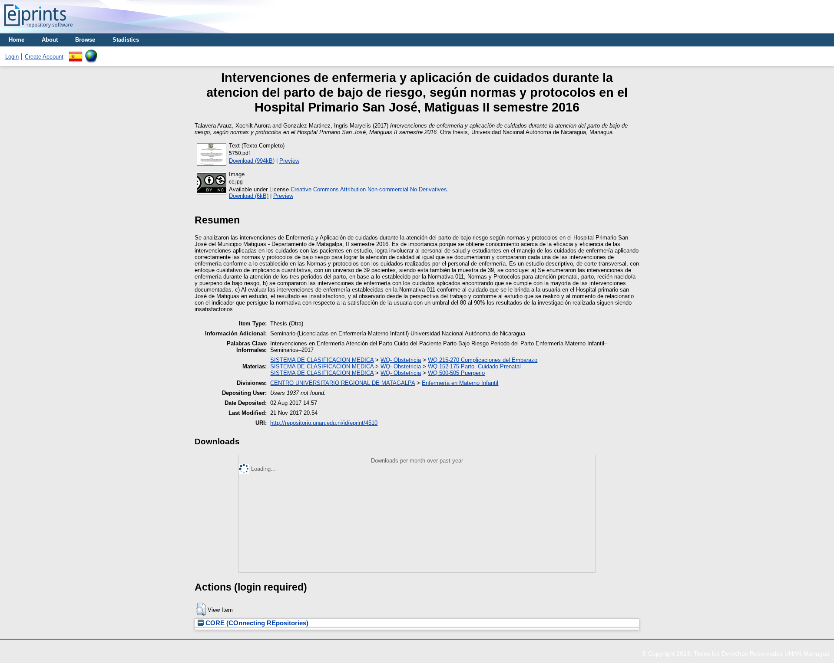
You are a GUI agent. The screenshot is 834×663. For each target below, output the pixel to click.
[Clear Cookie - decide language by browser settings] (91, 52)
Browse (85, 39)
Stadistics (126, 39)
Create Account (44, 56)
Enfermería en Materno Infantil (460, 383)
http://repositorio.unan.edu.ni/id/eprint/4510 (323, 423)
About (50, 39)
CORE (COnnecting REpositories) (256, 623)
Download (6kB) (248, 196)
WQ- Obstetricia (401, 360)
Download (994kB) (252, 161)
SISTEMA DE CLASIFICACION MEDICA (322, 360)
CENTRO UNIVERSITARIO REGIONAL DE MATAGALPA (342, 383)
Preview (289, 161)
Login (12, 56)
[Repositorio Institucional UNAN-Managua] (38, 30)
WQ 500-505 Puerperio (456, 373)
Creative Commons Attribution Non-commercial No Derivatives (369, 189)
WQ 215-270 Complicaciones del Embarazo (482, 360)
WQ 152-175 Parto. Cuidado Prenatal (474, 366)
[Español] (76, 52)
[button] (201, 609)
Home (16, 39)
